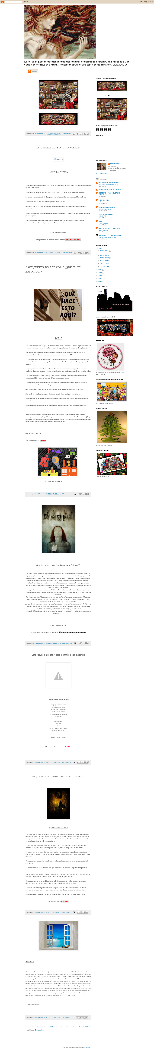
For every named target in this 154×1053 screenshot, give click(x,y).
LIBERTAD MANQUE (106, 214)
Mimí (100, 221)
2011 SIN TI (102, 216)
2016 (100, 248)
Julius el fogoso (103, 223)
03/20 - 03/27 (104, 263)
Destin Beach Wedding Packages (108, 184)
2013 (100, 275)
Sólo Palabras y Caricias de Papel (110, 235)
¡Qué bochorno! (103, 230)
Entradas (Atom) (40, 1030)
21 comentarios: (66, 912)
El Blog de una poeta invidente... (109, 182)
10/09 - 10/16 (104, 261)
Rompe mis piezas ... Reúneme (109, 228)
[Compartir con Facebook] (85, 134)
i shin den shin (104, 200)
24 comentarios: (67, 494)
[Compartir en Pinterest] (87, 134)
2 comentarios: (66, 133)
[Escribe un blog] (80, 134)
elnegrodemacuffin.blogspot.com (110, 189)
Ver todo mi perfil (101, 173)
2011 (100, 281)
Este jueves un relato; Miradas (107, 237)
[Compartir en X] (83, 134)
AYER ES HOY (103, 195)
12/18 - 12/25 (104, 251)
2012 (100, 278)
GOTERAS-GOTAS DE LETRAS (109, 193)
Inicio (52, 1026)
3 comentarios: (66, 1017)
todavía (101, 202)
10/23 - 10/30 (104, 255)
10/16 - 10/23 (104, 258)
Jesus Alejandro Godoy (107, 207)
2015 (100, 270)
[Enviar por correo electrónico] (78, 134)
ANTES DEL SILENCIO (105, 209)
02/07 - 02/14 (104, 266)
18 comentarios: (67, 252)
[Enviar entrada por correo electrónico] (74, 133)
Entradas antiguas (85, 1026)
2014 (100, 273)
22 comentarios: (66, 762)
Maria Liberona (115, 164)
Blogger (88, 1047)
